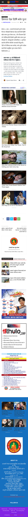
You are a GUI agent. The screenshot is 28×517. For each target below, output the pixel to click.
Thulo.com (12, 515)
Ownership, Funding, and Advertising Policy (17, 509)
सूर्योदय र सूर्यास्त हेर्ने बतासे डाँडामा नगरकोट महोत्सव (7, 229)
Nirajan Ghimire (20, 515)
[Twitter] (11, 218)
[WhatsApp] (18, 218)
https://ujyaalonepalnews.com (14, 249)
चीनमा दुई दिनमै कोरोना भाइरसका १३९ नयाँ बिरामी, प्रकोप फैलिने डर (20, 230)
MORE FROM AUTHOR (19, 259)
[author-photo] (14, 245)
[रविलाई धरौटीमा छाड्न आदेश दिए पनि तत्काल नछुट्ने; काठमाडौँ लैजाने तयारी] (5, 265)
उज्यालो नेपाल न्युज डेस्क (6, 22)
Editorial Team (4, 509)
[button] (2, 2)
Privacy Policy (14, 512)
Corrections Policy (6, 510)
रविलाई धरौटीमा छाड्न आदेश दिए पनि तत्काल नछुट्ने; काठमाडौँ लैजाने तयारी (17, 264)
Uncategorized (9, 14)
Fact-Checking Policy (20, 510)
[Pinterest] (15, 218)
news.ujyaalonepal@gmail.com (14, 497)
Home (3, 14)
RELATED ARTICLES (7, 259)
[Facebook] (8, 218)
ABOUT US (13, 510)
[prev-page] (3, 286)
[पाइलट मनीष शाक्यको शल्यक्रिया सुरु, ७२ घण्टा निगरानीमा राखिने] (5, 280)
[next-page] (5, 286)
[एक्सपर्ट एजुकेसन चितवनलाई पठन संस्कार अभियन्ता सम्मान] (5, 272)
